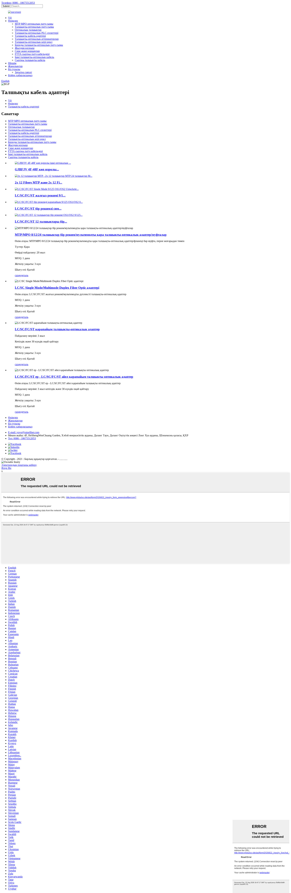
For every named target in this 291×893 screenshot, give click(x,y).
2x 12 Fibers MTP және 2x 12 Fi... (38, 182)
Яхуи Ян (6, 468)
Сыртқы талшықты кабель (30, 60)
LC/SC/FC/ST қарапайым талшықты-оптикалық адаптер (57, 329)
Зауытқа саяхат (23, 72)
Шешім (12, 63)
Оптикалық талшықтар (28, 29)
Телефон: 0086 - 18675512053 (18, 2)
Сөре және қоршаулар (27, 51)
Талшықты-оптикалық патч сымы (34, 26)
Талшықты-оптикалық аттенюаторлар (37, 39)
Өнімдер (13, 20)
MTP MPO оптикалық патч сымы (34, 23)
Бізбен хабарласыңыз (20, 75)
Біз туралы (14, 69)
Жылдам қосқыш (24, 48)
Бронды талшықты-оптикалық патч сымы (39, 45)
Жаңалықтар (15, 66)
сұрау (18, 275)
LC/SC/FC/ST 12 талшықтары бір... (41, 221)
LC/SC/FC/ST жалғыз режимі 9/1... (40, 195)
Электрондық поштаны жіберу (19, 465)
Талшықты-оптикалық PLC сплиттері (36, 32)
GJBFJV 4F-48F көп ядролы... (37, 169)
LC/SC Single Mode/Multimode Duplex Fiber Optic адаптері (57, 287)
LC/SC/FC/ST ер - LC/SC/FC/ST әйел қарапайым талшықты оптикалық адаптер (74, 376)
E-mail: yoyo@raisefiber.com (23, 432)
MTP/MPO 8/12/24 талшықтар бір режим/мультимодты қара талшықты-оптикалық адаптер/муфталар (91, 234)
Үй (10, 17)
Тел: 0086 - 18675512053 (22, 438)
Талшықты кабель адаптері (30, 35)
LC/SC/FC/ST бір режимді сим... (38, 208)
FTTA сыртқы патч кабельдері (32, 54)
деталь (24, 275)
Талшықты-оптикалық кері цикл (33, 42)
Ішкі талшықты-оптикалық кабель (34, 57)
